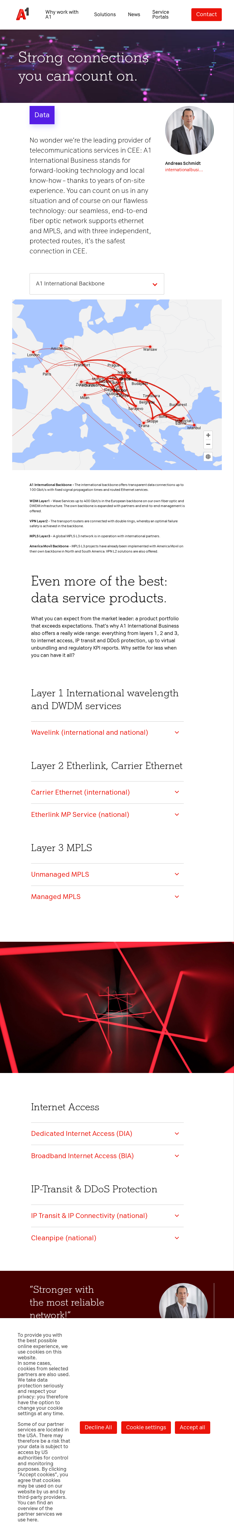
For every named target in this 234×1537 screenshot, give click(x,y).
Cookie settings (146, 1427)
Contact (206, 14)
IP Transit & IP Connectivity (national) (89, 1216)
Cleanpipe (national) (64, 1238)
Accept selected (158, 863)
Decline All (98, 1427)
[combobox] (97, 284)
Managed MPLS (56, 897)
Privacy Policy (30, 691)
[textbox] (72, 284)
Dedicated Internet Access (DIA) (82, 1133)
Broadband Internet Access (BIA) (82, 1156)
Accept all (192, 1427)
